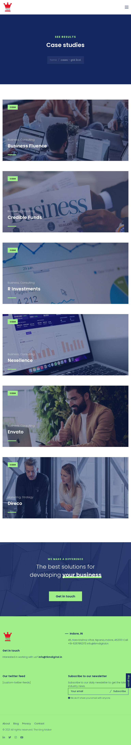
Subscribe (119, 691)
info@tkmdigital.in (97, 643)
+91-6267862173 (77, 643)
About (6, 723)
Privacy (26, 723)
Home (53, 60)
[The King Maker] (10, 7)
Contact (39, 723)
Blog (16, 723)
